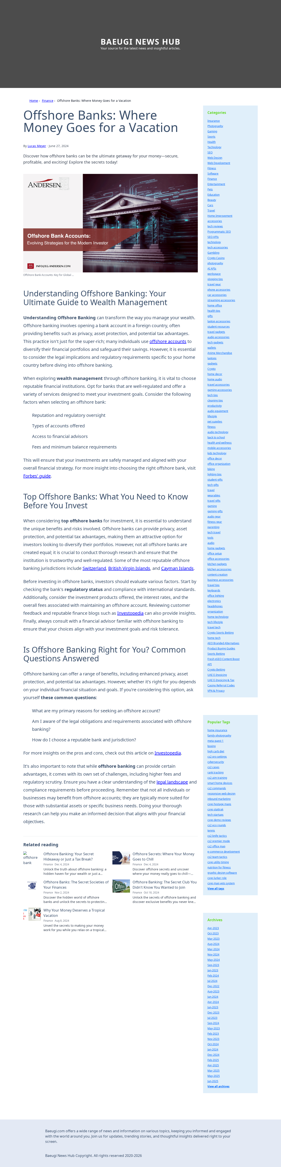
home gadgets (216, 548)
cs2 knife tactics (217, 836)
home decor (214, 374)
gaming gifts (215, 511)
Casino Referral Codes (221, 685)
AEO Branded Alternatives (223, 643)
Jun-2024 (212, 997)
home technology (218, 617)
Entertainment (216, 184)
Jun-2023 (212, 1007)
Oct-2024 (213, 1044)
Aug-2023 (213, 991)
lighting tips (214, 474)
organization (215, 611)
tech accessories (217, 247)
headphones (215, 606)
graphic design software (222, 873)
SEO (210, 152)
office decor (214, 458)
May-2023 (213, 1028)
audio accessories (218, 337)
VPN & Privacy (216, 691)
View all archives (218, 1086)
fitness (211, 427)
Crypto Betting (216, 669)
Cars (210, 205)
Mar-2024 (213, 949)
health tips (213, 311)
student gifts (215, 479)
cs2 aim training (217, 778)
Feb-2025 (213, 1060)
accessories (214, 221)
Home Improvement (219, 216)
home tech (213, 638)
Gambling (213, 253)
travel (210, 490)
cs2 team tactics (217, 857)
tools (210, 538)
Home (33, 100)
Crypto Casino (216, 258)
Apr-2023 (213, 928)
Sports (211, 137)
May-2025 (213, 1076)
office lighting (215, 596)
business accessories (220, 580)
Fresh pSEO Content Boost (223, 659)
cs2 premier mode (218, 841)
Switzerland (94, 568)
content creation (217, 574)
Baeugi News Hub (140, 41)
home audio (214, 379)
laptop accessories (218, 321)
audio (210, 543)
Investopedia (130, 613)
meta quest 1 (215, 741)
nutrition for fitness (219, 867)
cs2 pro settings (217, 757)
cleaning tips (215, 400)
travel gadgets (216, 332)
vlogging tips (215, 279)
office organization (218, 464)
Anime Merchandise (219, 353)
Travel (211, 210)
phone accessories (218, 290)
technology (214, 242)
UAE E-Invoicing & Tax (220, 680)
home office (214, 305)
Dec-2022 (213, 986)
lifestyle (212, 416)
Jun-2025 (212, 1081)
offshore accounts (168, 341)
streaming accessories (221, 300)
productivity (214, 406)
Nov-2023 (213, 1039)
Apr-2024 (213, 1002)
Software (212, 173)
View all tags (215, 888)
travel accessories (218, 385)
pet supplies (214, 421)
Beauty (211, 200)
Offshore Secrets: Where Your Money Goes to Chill (163, 857)
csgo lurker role (217, 878)
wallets (211, 348)
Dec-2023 (213, 1012)
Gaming (212, 131)
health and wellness (219, 443)
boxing (211, 746)
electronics (214, 601)
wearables (213, 495)
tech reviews (215, 226)
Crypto (211, 369)
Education (213, 195)
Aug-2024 (213, 944)
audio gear (214, 516)
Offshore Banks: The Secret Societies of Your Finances (76, 885)
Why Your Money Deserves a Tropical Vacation (74, 913)
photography (215, 263)
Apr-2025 (213, 1065)
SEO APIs (213, 237)
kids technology (216, 453)
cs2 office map (216, 846)
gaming (212, 506)
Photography (215, 126)
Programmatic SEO (219, 231)
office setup (214, 553)
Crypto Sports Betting (220, 633)
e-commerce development (223, 851)
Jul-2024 (212, 981)
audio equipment (217, 411)
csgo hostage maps (219, 804)
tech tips (212, 395)
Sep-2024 (213, 1023)
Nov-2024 (213, 954)
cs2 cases (213, 767)
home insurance (217, 730)
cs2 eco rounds (216, 825)
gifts (210, 316)
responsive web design (221, 793)
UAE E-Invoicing (217, 675)
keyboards (213, 590)
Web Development (218, 163)
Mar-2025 (213, 1070)
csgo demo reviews (219, 820)
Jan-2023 (212, 970)
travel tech (213, 627)
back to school (216, 437)
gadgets (212, 363)
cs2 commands (216, 788)
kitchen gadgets (217, 564)
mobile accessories (219, 448)
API (209, 664)
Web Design (214, 158)
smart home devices (219, 783)
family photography (219, 735)
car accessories (217, 295)
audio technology (217, 432)
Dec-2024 (213, 1055)
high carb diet (215, 751)
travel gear (214, 284)
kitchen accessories (219, 569)
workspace (214, 274)
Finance (47, 100)
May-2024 (213, 960)
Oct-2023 (213, 933)
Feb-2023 (213, 1034)
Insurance (213, 121)
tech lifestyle (215, 622)
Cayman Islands (177, 568)
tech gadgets (215, 342)
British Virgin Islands (129, 568)
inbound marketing (219, 799)
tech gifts (213, 485)
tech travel (213, 532)
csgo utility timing (218, 862)
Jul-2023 (212, 1018)
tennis (211, 830)
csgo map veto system (221, 883)
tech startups (215, 815)
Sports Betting (216, 654)
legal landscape (172, 782)
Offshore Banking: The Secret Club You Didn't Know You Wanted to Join (165, 885)
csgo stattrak (215, 809)
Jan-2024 (212, 1049)
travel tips (213, 585)
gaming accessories (219, 390)
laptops (211, 358)
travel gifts (213, 501)
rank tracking (215, 772)
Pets (210, 189)
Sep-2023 (213, 965)
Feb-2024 (213, 975)
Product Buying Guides (221, 648)
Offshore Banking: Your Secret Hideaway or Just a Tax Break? (68, 857)
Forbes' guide (37, 476)
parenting (213, 527)
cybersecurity (215, 762)
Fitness (211, 168)
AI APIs (211, 268)
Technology (214, 147)
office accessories (218, 559)
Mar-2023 (213, 939)
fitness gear (214, 522)
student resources (218, 326)
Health (211, 142)
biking (211, 469)
